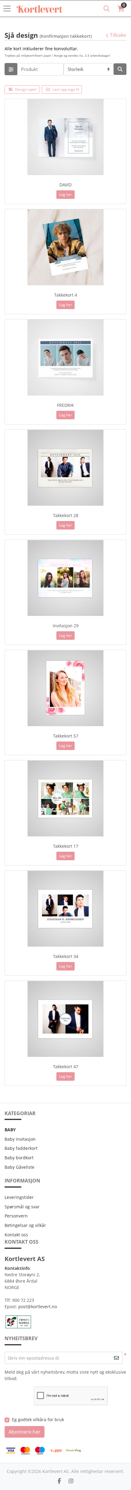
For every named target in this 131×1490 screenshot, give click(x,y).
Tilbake (118, 35)
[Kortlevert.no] (39, 8)
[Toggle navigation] (8, 8)
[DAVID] (65, 137)
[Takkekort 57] (65, 688)
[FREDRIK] (65, 357)
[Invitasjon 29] (65, 578)
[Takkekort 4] (65, 247)
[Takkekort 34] (65, 909)
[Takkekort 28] (65, 468)
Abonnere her (25, 1431)
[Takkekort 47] (65, 1019)
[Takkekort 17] (65, 798)
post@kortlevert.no (37, 1306)
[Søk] (107, 8)
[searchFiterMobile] (11, 69)
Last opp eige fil (66, 89)
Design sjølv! (26, 89)
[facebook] (59, 1481)
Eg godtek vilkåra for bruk (38, 1419)
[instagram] (71, 1481)
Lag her (65, 194)
